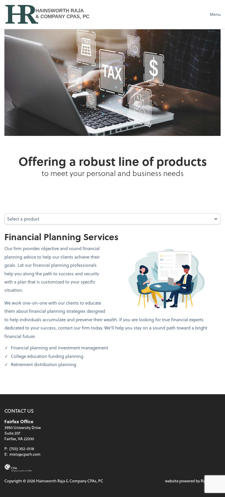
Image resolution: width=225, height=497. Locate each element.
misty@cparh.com (24, 454)
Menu (215, 14)
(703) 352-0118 (21, 448)
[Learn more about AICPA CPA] (18, 468)
